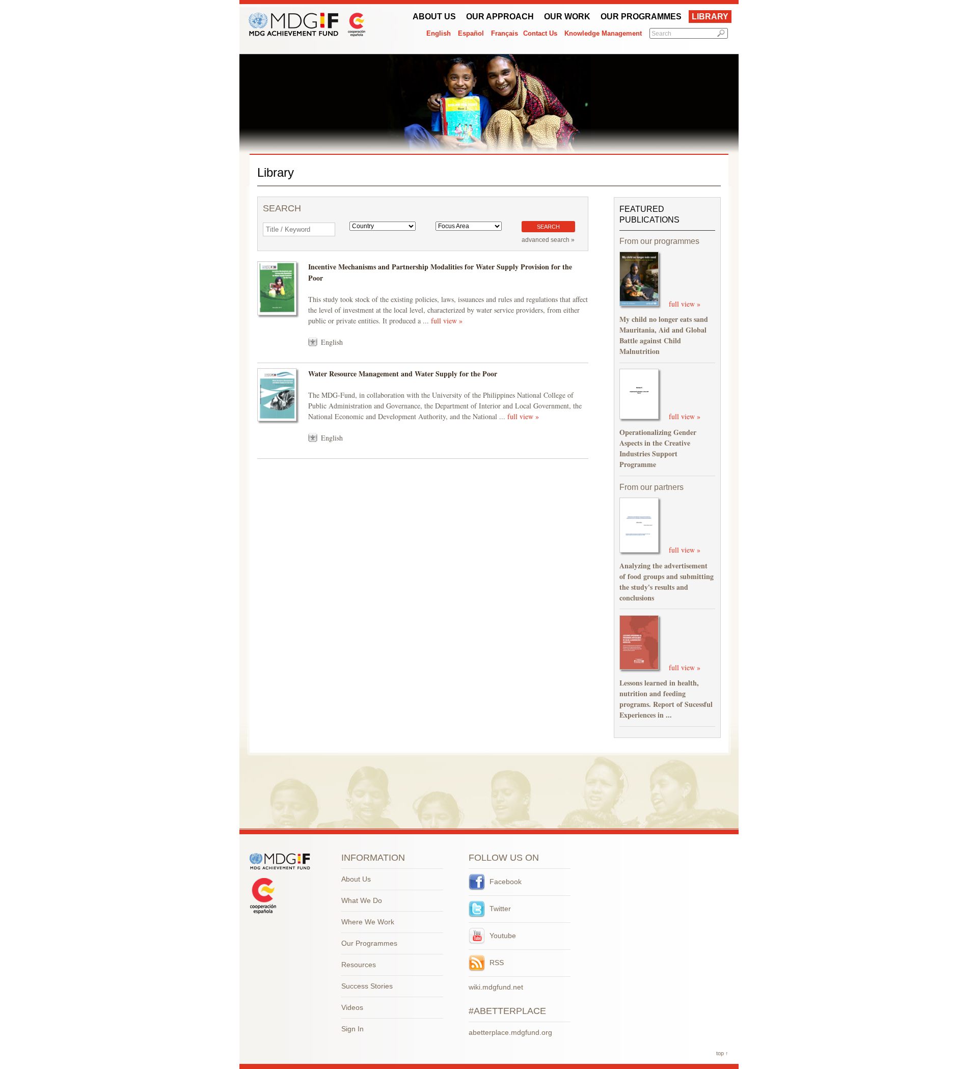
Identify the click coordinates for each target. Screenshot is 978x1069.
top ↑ (722, 1053)
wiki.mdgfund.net (496, 987)
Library (710, 16)
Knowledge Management (603, 33)
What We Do (361, 900)
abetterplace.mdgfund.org (510, 1032)
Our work (567, 16)
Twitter (499, 908)
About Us (434, 16)
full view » (447, 320)
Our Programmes (641, 16)
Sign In (352, 1029)
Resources (358, 965)
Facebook (504, 882)
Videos (352, 1007)
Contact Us (540, 33)
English (438, 33)
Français (504, 33)
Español (471, 33)
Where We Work (367, 922)
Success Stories (367, 986)
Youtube (501, 935)
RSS (495, 962)
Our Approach (500, 16)
